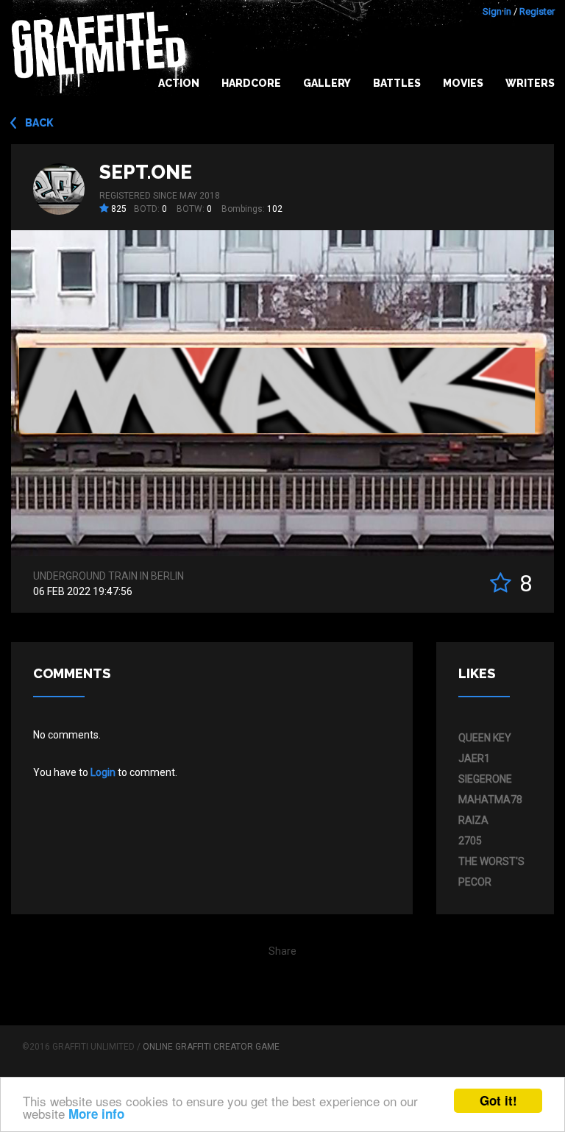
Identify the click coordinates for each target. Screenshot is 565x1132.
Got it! (498, 1100)
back (39, 123)
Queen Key (484, 738)
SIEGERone (485, 779)
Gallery (327, 83)
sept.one (145, 172)
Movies (463, 83)
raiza (473, 820)
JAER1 (474, 758)
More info (96, 1113)
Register (537, 11)
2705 (470, 841)
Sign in (497, 11)
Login (103, 772)
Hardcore (251, 83)
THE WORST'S (491, 861)
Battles (397, 83)
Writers (530, 83)
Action (178, 83)
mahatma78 (490, 799)
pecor (474, 882)
